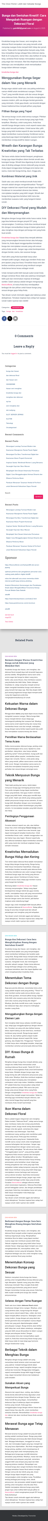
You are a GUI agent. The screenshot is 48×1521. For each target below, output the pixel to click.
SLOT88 (9, 419)
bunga (8, 311)
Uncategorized (11, 427)
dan (13, 311)
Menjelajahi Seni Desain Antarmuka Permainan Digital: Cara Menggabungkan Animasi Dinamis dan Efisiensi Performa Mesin (24, 474)
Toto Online (9, 622)
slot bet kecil (9, 615)
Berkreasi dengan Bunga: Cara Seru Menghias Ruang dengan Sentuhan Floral (23, 1224)
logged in (14, 353)
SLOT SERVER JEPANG (14, 414)
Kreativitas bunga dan (10, 238)
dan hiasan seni (17, 307)
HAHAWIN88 (10, 384)
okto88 (7, 594)
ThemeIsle (32, 1516)
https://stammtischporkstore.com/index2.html (21, 599)
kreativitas (19, 311)
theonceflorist (7, 285)
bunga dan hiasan (12, 371)
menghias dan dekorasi (14, 397)
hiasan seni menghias (14, 388)
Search (7, 493)
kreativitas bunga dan (10, 72)
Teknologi (9, 423)
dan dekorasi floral (12, 375)
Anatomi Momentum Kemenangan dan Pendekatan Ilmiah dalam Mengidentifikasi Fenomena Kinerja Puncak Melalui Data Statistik (23, 587)
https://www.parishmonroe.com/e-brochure (20, 603)
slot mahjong (10, 410)
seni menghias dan (13, 406)
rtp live (8, 401)
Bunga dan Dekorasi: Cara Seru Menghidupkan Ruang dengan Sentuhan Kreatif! (21, 942)
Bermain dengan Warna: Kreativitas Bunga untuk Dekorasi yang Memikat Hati (24, 663)
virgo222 (8, 617)
